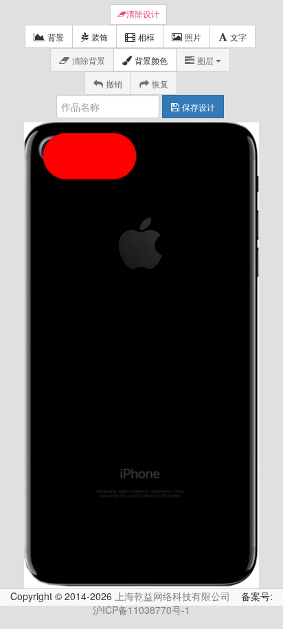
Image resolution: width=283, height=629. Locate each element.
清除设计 (142, 14)
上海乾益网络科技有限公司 (172, 596)
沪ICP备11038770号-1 (141, 610)
